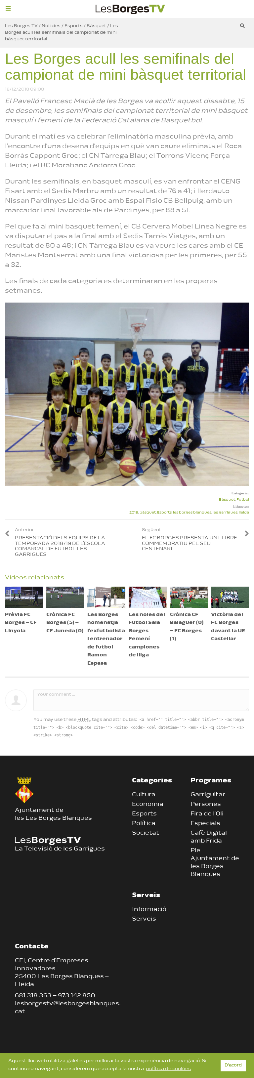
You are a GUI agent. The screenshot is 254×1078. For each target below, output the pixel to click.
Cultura (143, 795)
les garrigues (225, 513)
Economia (147, 805)
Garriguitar (207, 795)
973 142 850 (76, 996)
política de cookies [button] (168, 1068)
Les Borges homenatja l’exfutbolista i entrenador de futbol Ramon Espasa (106, 639)
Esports (164, 513)
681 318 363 (33, 996)
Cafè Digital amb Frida (208, 837)
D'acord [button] (233, 1065)
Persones (205, 805)
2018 (133, 513)
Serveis (144, 919)
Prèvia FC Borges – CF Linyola (21, 623)
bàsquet (148, 513)
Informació (149, 910)
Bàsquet (227, 500)
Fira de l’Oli (207, 814)
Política (143, 824)
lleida (244, 513)
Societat (145, 833)
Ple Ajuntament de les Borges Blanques (214, 863)
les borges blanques (192, 513)
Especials (205, 824)
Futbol (242, 500)
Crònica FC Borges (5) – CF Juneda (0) (65, 623)
